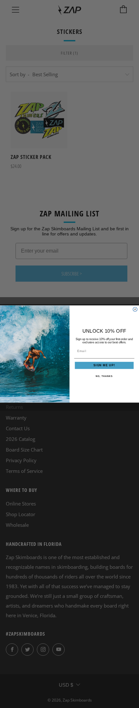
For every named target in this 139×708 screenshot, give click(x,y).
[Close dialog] (135, 309)
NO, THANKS (104, 376)
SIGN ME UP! (104, 365)
